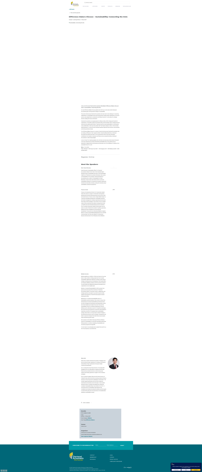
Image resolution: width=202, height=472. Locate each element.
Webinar (90, 418)
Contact (92, 455)
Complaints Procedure (116, 461)
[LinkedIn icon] (129, 467)
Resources (93, 459)
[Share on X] (4, 471)
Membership (93, 457)
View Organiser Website (86, 436)
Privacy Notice (114, 459)
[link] (75, 4)
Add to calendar (86, 402)
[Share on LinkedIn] (6, 471)
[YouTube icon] (126, 467)
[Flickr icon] (127, 467)
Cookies (112, 457)
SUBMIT (122, 445)
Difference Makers (90, 420)
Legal (111, 455)
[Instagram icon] (130, 467)
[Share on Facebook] (2, 471)
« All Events (71, 9)
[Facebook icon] (124, 467)
